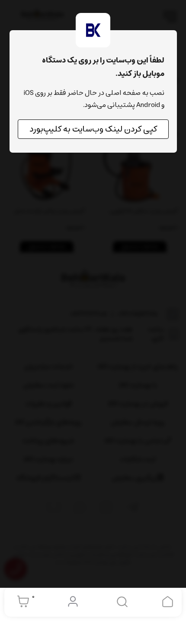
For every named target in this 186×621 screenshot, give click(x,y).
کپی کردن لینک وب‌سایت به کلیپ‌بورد (93, 129)
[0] (21, 601)
